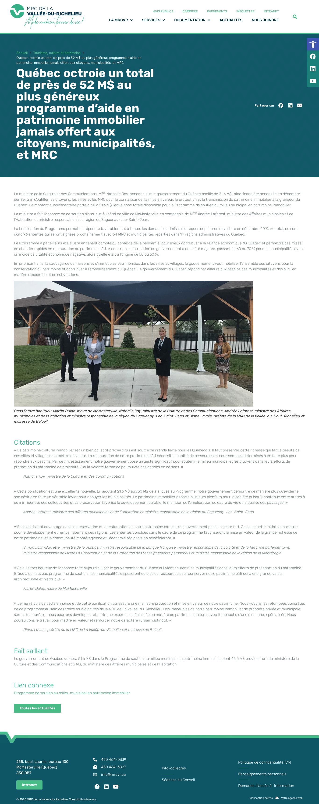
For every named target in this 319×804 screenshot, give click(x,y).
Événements (217, 11)
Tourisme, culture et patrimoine (57, 53)
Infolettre (245, 11)
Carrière (190, 11)
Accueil (22, 53)
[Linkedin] (106, 786)
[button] (281, 105)
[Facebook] (97, 786)
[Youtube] (116, 786)
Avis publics (163, 11)
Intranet (271, 11)
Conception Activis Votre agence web (276, 798)
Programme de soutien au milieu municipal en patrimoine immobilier (72, 693)
